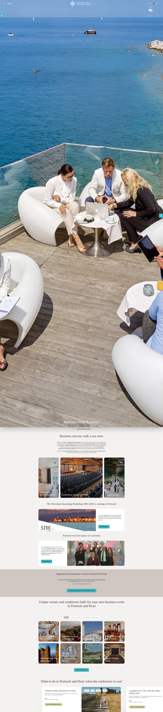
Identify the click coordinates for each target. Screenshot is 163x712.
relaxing (105, 690)
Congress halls (86, 617)
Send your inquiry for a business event (81, 590)
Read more (103, 526)
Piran (79, 617)
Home (73, 429)
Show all (66, 617)
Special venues (95, 617)
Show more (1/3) (81, 670)
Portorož (73, 617)
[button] (1, 15)
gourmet (86, 690)
